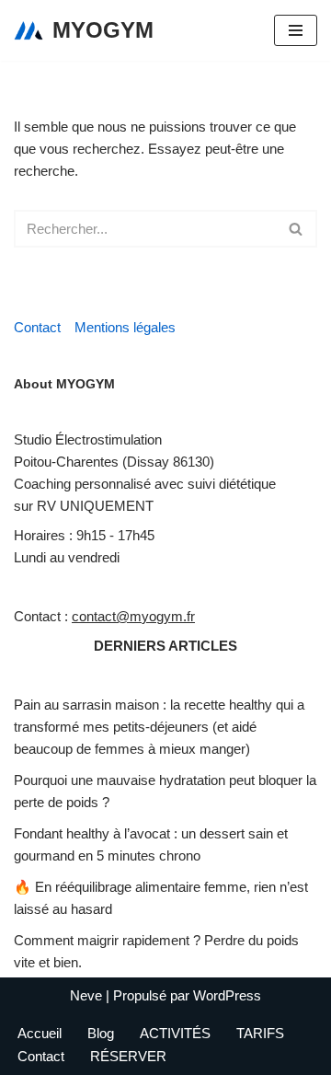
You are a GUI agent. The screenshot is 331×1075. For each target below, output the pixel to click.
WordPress (227, 995)
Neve (86, 995)
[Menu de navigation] (295, 30)
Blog (100, 1033)
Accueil (39, 1033)
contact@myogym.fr (133, 616)
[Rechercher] (296, 229)
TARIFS (260, 1033)
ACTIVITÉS (175, 1033)
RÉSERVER (128, 1056)
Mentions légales (125, 327)
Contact (37, 327)
